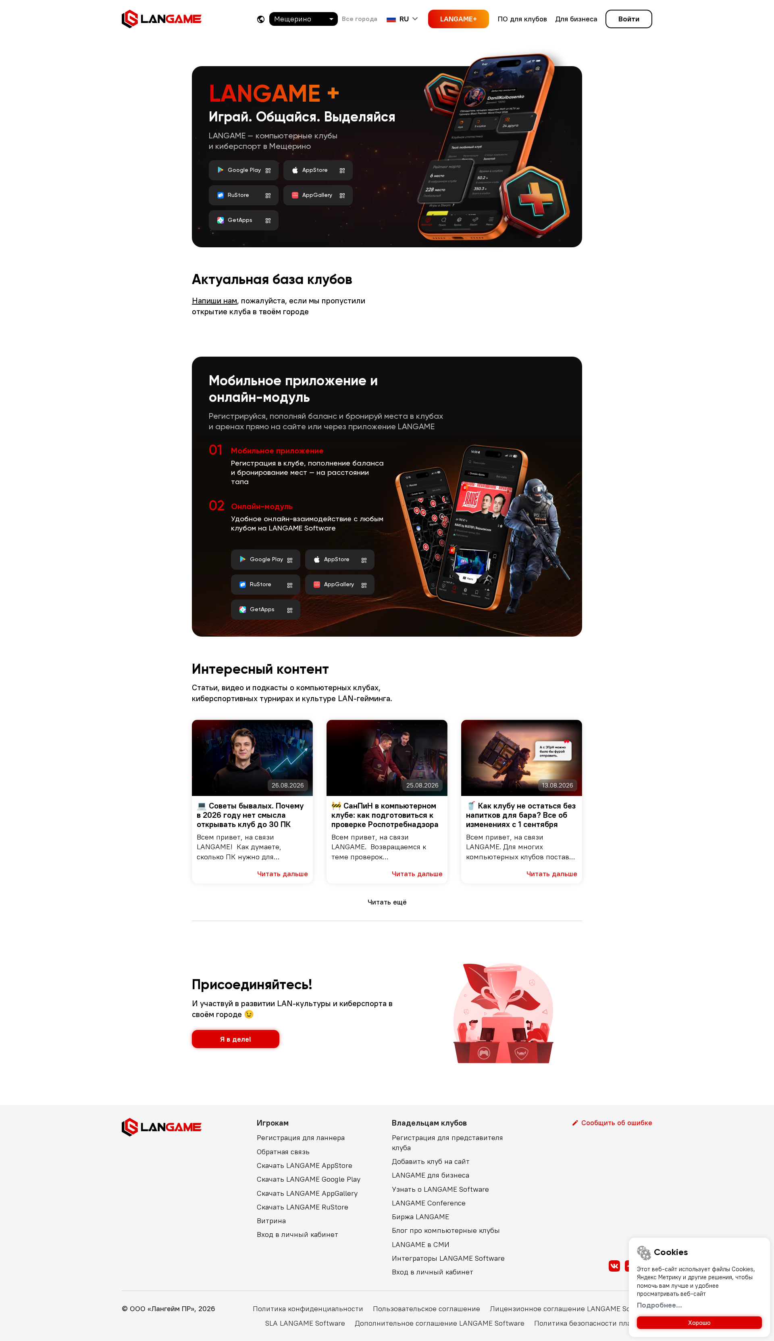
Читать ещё (387, 902)
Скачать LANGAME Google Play (308, 1179)
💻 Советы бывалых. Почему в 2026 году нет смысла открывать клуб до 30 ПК (250, 815)
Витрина (271, 1220)
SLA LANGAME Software (305, 1323)
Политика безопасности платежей (593, 1323)
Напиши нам (214, 300)
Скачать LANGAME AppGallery (307, 1193)
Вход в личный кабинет (297, 1234)
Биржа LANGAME (420, 1216)
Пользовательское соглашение (426, 1308)
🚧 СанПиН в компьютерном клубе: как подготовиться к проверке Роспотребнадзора (385, 815)
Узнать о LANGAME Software (440, 1189)
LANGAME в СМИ (420, 1244)
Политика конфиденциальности (308, 1308)
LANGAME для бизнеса (430, 1175)
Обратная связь (283, 1151)
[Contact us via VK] (614, 1266)
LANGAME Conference (429, 1202)
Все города (359, 19)
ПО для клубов (522, 18)
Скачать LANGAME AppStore (304, 1165)
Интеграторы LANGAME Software (448, 1258)
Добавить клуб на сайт (431, 1161)
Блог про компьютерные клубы (446, 1230)
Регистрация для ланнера (301, 1137)
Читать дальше (282, 873)
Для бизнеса (576, 18)
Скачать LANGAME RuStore (302, 1206)
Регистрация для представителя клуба (447, 1142)
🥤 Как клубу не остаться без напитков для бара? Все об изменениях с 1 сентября (521, 815)
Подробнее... (659, 1305)
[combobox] (303, 19)
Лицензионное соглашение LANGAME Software (571, 1308)
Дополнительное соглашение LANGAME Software (439, 1323)
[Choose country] (260, 19)
